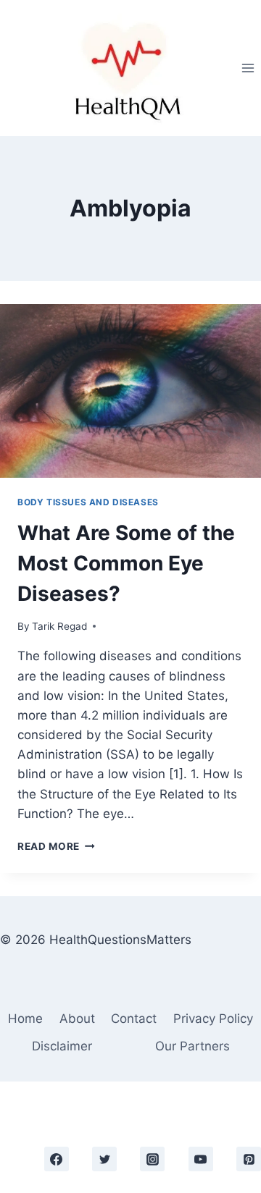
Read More (56, 846)
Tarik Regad (59, 626)
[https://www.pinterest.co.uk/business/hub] (248, 1159)
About (77, 1018)
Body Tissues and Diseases (88, 502)
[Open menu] (247, 67)
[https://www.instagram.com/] (152, 1159)
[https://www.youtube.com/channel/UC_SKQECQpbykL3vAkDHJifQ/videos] (200, 1159)
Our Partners (192, 1046)
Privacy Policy (213, 1018)
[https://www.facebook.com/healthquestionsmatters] (56, 1159)
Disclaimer (62, 1046)
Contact (134, 1018)
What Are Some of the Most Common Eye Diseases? (126, 563)
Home (25, 1018)
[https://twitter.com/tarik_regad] (104, 1159)
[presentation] (130, 391)
